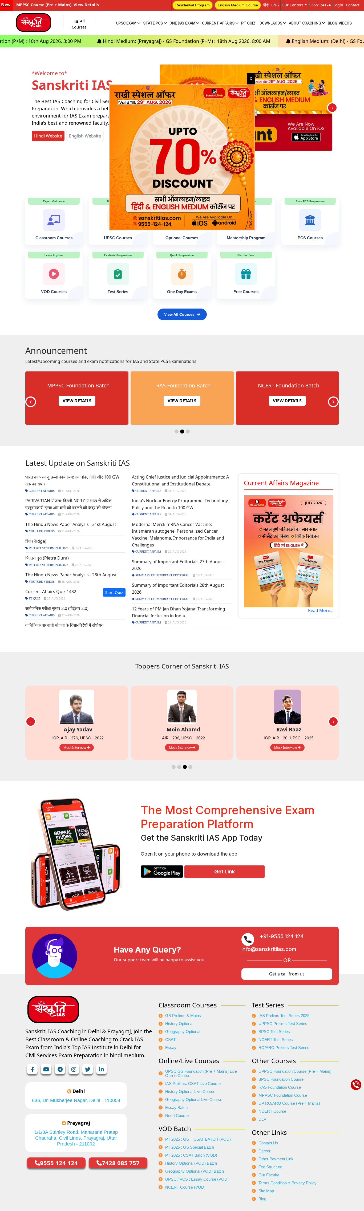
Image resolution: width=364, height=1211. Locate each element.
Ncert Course (177, 1115)
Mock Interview (75, 747)
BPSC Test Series (274, 1032)
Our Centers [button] (293, 4)
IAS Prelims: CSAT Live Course (193, 1084)
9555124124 (320, 4)
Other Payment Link (275, 1159)
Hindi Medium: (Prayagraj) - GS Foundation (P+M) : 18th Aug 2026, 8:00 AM (109, 41)
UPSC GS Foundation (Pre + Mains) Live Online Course (201, 1073)
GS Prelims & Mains (183, 1016)
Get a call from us (287, 974)
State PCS (153, 23)
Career (264, 1151)
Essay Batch (176, 1107)
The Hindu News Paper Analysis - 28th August (71, 575)
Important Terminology (48, 548)
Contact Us (268, 1143)
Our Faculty (268, 1175)
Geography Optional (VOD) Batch (194, 1171)
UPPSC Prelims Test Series (282, 1024)
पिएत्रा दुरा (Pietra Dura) (47, 558)
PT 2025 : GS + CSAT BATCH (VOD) (198, 1139)
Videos (345, 23)
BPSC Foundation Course (281, 1079)
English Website (85, 136)
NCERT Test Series (275, 1040)
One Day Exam (182, 23)
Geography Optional (182, 1032)
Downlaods (271, 23)
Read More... (320, 610)
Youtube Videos (41, 531)
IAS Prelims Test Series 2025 (283, 1016)
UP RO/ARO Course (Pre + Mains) (289, 1103)
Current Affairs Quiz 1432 (50, 591)
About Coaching (305, 23)
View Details (76, 401)
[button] (177, 432)
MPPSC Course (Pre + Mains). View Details (57, 4)
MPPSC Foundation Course (282, 1095)
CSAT (170, 1040)
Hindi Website (48, 136)
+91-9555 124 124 (282, 936)
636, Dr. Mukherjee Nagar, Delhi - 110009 (76, 1100)
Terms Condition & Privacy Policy (287, 1183)
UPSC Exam (126, 23)
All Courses (79, 23)
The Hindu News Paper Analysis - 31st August (70, 524)
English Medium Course (238, 5)
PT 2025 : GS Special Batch (189, 1147)
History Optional (179, 1024)
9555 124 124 (59, 1163)
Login (338, 4)
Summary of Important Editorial (162, 575)
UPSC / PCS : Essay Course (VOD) (197, 1179)
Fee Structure (270, 1167)
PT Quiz (248, 23)
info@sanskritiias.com (268, 949)
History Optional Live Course (190, 1092)
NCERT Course (272, 1111)
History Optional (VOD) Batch (191, 1163)
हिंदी (266, 4)
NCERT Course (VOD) (185, 1187)
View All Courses (179, 314)
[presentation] (332, 107)
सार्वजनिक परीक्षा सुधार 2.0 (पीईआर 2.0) (56, 608)
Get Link (224, 871)
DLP (262, 1119)
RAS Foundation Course (279, 1087)
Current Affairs (218, 23)
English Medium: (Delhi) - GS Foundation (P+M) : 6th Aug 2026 (284, 41)
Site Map (266, 1191)
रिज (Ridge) (35, 541)
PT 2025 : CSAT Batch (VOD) (191, 1155)
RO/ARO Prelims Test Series (283, 1048)
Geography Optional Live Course (193, 1099)
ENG (275, 4)
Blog (332, 23)
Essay (170, 1048)
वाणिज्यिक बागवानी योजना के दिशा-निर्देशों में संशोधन (64, 625)
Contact (352, 4)
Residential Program (192, 5)
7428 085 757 (121, 1163)
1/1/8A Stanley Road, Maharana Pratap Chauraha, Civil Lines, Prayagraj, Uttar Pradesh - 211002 (76, 1138)
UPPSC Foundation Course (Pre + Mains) (294, 1071)
